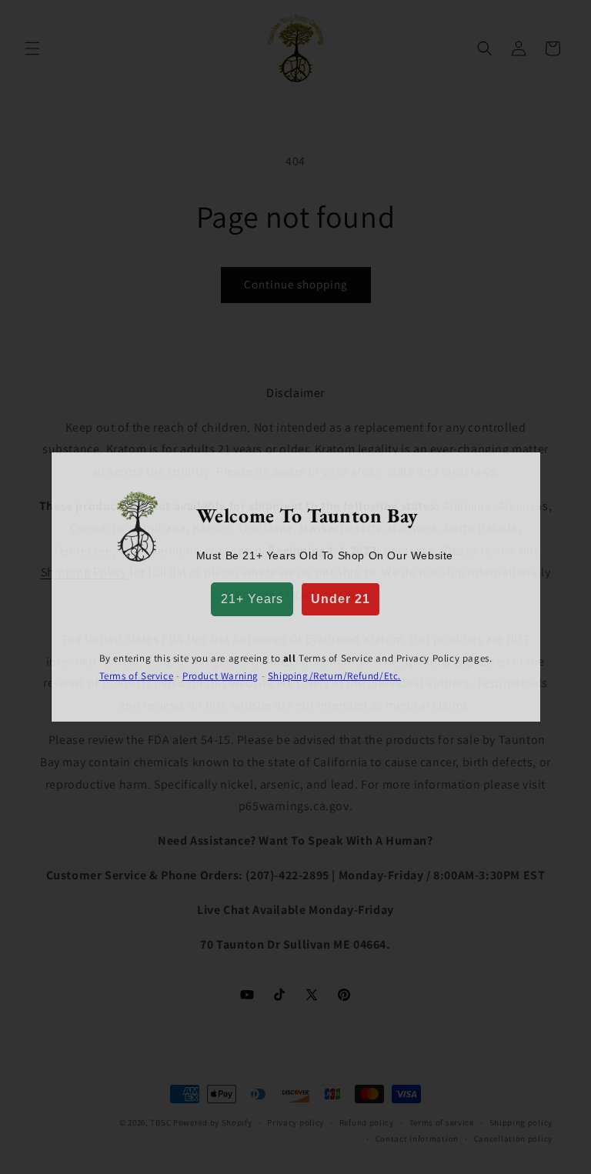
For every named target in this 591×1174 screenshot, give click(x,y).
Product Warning (220, 675)
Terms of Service (136, 675)
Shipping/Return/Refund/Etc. (334, 675)
